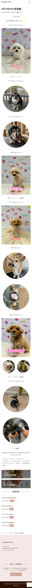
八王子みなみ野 (25, 463)
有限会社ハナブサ (16, 574)
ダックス (5, 459)
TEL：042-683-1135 (8, 550)
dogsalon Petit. (18, 583)
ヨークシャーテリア (8, 463)
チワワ (12, 459)
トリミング (6, 461)
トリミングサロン (15, 461)
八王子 (17, 463)
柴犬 (4, 465)
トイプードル (20, 459)
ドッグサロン (26, 461)
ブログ (20, 12)
